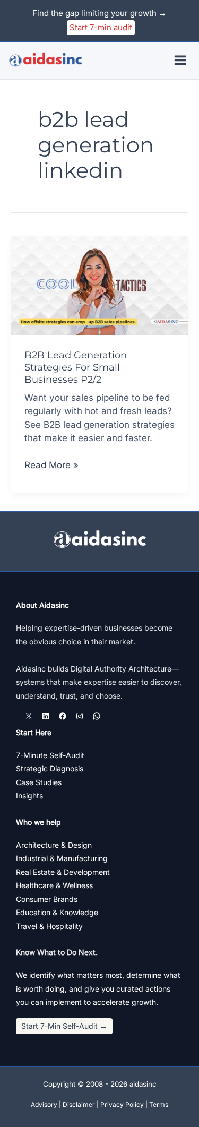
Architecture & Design (54, 844)
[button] (64, 1026)
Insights (29, 795)
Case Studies (39, 782)
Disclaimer (79, 1104)
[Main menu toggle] (180, 60)
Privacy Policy (122, 1104)
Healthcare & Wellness (54, 885)
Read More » (51, 465)
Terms (158, 1104)
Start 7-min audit (101, 27)
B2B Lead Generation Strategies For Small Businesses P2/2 (75, 367)
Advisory (44, 1104)
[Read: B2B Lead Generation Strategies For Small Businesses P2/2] (99, 285)
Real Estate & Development (63, 871)
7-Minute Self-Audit (50, 755)
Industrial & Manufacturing (62, 858)
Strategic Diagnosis (49, 768)
